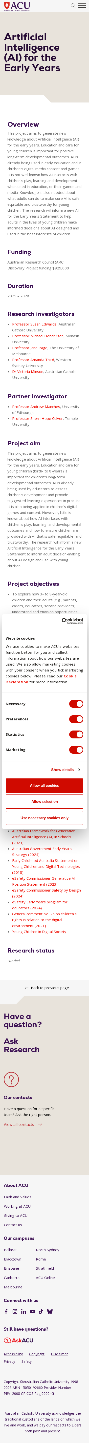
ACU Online (45, 1277)
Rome (41, 1259)
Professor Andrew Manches (36, 406)
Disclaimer (59, 1354)
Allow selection (44, 801)
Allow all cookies (44, 785)
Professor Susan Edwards (34, 324)
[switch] (76, 719)
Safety (27, 1361)
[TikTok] (41, 1312)
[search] (73, 6)
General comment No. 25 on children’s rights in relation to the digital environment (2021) (44, 919)
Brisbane (11, 1268)
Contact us (13, 1224)
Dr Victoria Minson (27, 371)
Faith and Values (17, 1196)
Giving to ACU (15, 1215)
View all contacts (19, 1124)
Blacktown (12, 1259)
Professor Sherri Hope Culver (37, 418)
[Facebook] (6, 1312)
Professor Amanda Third (33, 359)
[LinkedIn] (23, 1312)
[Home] (24, 11)
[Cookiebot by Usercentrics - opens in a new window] (62, 621)
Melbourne (13, 1286)
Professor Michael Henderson (38, 335)
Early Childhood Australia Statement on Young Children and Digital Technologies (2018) (46, 866)
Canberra (12, 1277)
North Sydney (47, 1249)
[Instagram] (15, 1312)
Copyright (36, 1354)
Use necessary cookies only (44, 818)
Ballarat (10, 1249)
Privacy (9, 1361)
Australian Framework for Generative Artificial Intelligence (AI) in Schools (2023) (43, 836)
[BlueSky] (50, 1312)
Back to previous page (50, 987)
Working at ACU (17, 1206)
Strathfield (45, 1268)
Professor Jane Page (29, 347)
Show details (62, 770)
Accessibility (13, 1354)
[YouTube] (32, 1312)
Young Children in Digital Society (39, 931)
